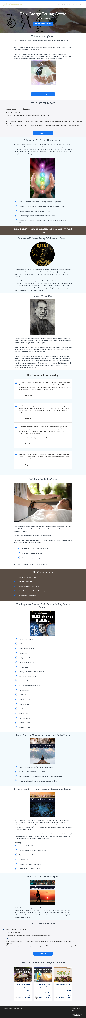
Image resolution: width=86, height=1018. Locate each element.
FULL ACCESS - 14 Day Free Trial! (43, 94)
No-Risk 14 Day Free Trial (43, 23)
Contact (69, 4)
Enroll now (43, 133)
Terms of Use (76, 1009)
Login (75, 4)
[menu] (68, 4)
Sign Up (80, 4)
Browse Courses (61, 4)
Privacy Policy (76, 1010)
